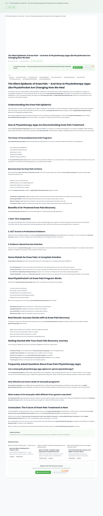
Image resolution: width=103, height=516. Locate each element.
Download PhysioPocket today (40, 426)
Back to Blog (11, 7)
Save (41, 61)
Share (34, 61)
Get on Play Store (44, 472)
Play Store (78, 67)
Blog (7, 3)
